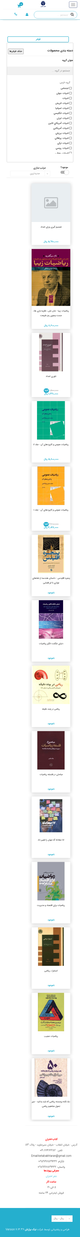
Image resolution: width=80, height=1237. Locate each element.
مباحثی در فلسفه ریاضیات (51, 774)
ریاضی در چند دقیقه (51, 709)
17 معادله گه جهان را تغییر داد (51, 840)
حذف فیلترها (15, 51)
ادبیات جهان (62, 93)
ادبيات (65, 98)
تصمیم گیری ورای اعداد (51, 227)
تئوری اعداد (51, 376)
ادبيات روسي (62, 148)
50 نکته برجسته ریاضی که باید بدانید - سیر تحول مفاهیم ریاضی (51, 1104)
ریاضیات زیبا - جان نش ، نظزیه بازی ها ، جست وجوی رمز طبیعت (51, 313)
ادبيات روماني (62, 153)
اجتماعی (65, 88)
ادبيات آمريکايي (61, 128)
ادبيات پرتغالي (62, 138)
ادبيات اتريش (62, 103)
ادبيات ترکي (63, 143)
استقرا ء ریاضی (51, 971)
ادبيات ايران (63, 118)
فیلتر (38, 39)
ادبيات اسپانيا (62, 108)
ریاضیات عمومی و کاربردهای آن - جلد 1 (50, 510)
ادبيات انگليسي (61, 113)
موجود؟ (66, 167)
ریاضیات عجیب (51, 1036)
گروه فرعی (65, 83)
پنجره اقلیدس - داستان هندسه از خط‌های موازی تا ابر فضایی (51, 580)
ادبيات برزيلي (62, 133)
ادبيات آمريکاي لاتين (58, 123)
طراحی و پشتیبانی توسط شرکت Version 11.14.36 (37, 1229)
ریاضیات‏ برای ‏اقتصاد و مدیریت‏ (51, 905)
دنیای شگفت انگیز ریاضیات (51, 643)
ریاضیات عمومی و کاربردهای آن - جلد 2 (51, 444)
